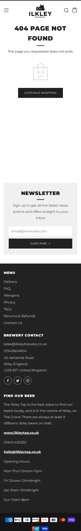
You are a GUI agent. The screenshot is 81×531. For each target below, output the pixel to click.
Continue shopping (40, 92)
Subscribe (38, 243)
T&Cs (8, 309)
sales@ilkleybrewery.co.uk (25, 344)
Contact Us (13, 323)
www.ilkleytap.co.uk (21, 433)
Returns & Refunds (19, 316)
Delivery (10, 282)
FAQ (7, 289)
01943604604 (15, 351)
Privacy (10, 302)
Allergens (11, 295)
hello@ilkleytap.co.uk (22, 452)
